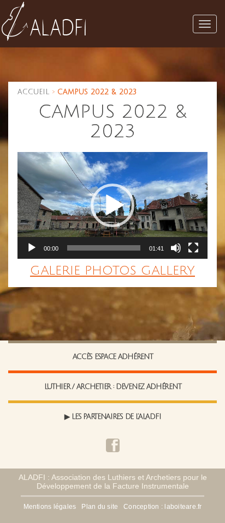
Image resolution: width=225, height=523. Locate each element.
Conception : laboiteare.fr (162, 506)
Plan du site (99, 506)
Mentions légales (49, 506)
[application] (112, 205)
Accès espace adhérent (113, 357)
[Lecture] (31, 247)
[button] (112, 205)
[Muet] (175, 247)
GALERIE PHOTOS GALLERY (112, 270)
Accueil (33, 92)
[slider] (103, 248)
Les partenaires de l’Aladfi (116, 417)
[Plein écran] (193, 247)
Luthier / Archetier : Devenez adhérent (112, 387)
